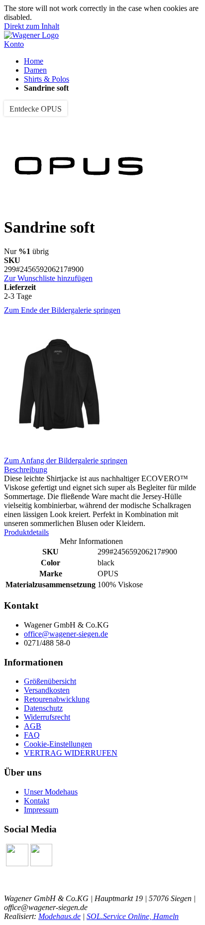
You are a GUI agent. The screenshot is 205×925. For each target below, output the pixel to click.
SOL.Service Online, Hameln (133, 916)
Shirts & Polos (46, 79)
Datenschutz (43, 708)
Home (33, 61)
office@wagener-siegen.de (66, 634)
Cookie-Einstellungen (58, 744)
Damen (35, 70)
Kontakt (36, 800)
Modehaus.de (59, 916)
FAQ (32, 735)
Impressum (41, 809)
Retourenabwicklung (57, 699)
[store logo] (31, 35)
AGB (32, 726)
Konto (14, 44)
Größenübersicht (50, 681)
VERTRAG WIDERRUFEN (70, 753)
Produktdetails (26, 532)
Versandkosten (47, 690)
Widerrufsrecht (47, 717)
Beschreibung (25, 469)
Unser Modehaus (51, 792)
